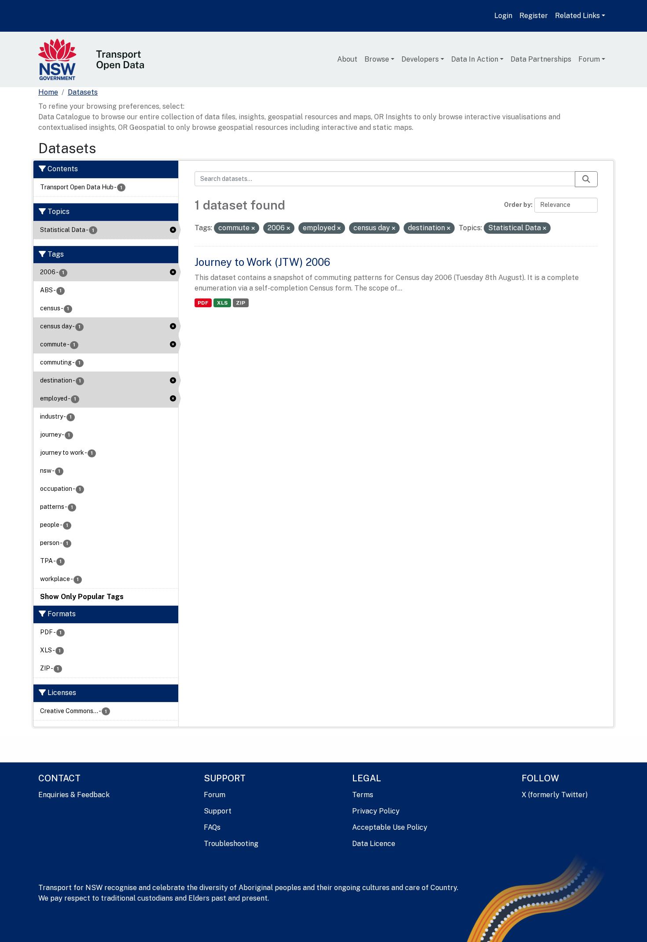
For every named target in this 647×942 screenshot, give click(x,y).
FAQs (212, 827)
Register (533, 15)
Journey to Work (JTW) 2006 (262, 262)
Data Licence (373, 843)
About (347, 59)
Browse (376, 59)
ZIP (240, 303)
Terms (362, 795)
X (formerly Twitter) (555, 795)
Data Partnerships (541, 59)
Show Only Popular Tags (82, 596)
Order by (517, 204)
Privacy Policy (376, 811)
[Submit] (586, 179)
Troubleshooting (231, 843)
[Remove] (253, 228)
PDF (203, 303)
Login (503, 15)
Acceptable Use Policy (389, 827)
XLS (222, 303)
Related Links (577, 15)
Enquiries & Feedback (74, 795)
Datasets (83, 92)
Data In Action (474, 59)
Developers (420, 59)
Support (218, 811)
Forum (589, 59)
